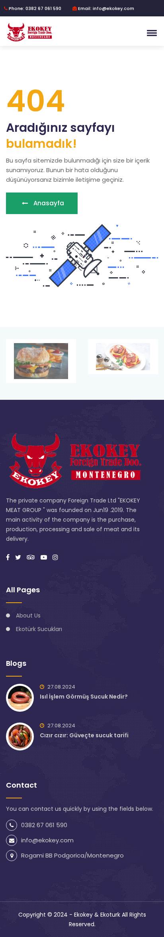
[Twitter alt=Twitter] (18, 557)
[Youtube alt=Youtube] (44, 557)
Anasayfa (48, 203)
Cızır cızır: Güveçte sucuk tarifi (84, 735)
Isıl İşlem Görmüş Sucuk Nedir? (84, 697)
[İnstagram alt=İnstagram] (55, 557)
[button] (150, 33)
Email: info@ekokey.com (105, 8)
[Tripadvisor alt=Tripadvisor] (31, 557)
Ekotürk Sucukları (39, 629)
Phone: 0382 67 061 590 (34, 8)
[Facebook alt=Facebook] (8, 557)
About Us (28, 615)
